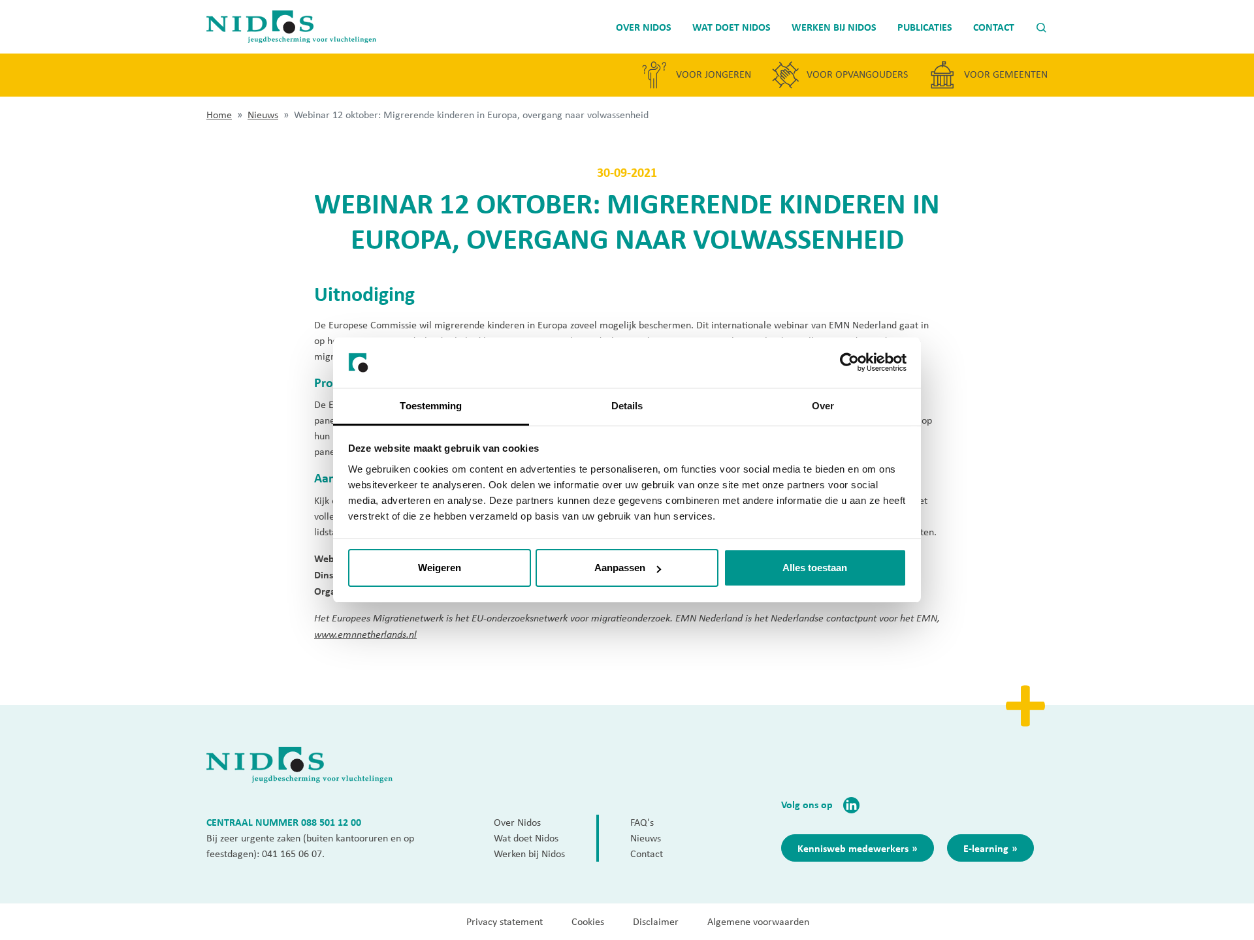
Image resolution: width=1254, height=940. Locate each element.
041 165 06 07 (292, 853)
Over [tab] (823, 405)
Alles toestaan (814, 567)
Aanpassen (619, 567)
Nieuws (263, 114)
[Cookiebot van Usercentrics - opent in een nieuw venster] (849, 363)
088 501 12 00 (331, 822)
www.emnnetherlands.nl (365, 633)
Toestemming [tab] (431, 405)
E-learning (985, 848)
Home (219, 114)
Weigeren (439, 567)
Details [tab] (627, 405)
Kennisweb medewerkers (852, 848)
